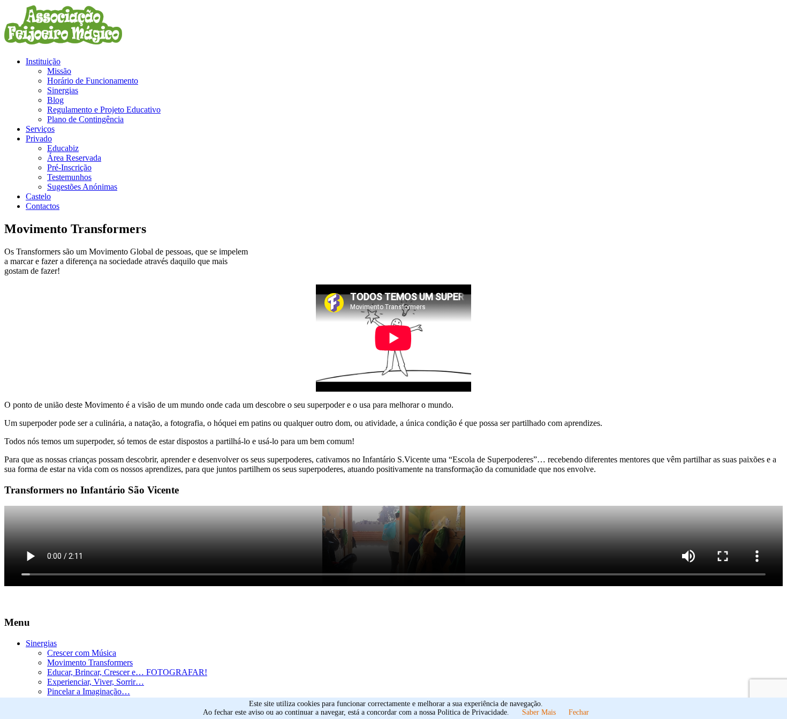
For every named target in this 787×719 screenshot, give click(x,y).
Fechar (579, 712)
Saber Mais (539, 712)
